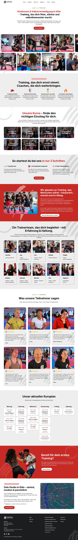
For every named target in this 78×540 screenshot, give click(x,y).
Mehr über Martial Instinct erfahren (50, 215)
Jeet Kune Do (47, 532)
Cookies (62, 521)
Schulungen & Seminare (50, 529)
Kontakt (53, 2)
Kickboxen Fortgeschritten (50, 519)
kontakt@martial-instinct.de (9, 530)
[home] (11, 2)
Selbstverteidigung (49, 525)
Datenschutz (63, 519)
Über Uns (35, 2)
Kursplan (30, 2)
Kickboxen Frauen (48, 523)
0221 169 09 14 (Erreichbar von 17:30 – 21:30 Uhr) (13, 529)
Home (24, 2)
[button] (42, 2)
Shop (48, 2)
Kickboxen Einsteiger (49, 517)
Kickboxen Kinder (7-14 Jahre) (51, 521)
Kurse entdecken (39, 28)
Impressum (62, 517)
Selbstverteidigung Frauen (50, 527)
